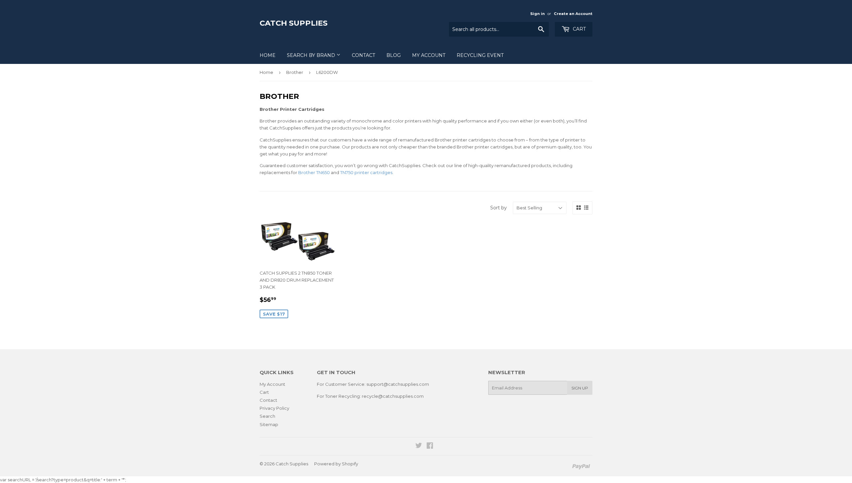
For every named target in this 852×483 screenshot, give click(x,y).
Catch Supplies (293, 23)
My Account (428, 55)
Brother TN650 (314, 172)
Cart (578, 29)
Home (268, 55)
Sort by (498, 208)
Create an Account (573, 13)
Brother (294, 72)
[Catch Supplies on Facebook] (429, 446)
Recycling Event (480, 55)
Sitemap (269, 424)
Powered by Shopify (336, 463)
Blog (393, 55)
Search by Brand (311, 55)
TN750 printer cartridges (366, 172)
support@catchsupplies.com (397, 384)
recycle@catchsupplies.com (393, 396)
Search (267, 416)
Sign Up (579, 387)
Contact (363, 55)
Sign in (537, 13)
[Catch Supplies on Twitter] (418, 446)
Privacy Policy (274, 408)
